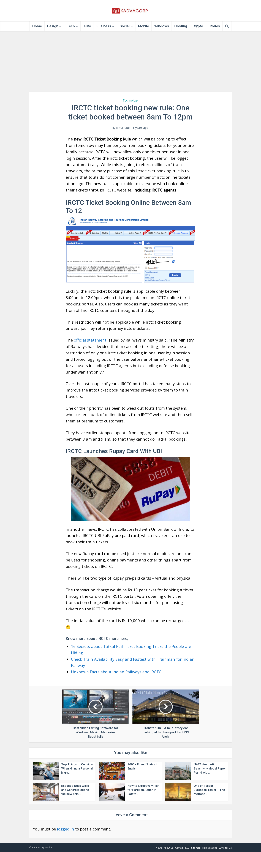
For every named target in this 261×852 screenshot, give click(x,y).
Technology (130, 100)
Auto (87, 26)
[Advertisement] (130, 61)
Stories (214, 26)
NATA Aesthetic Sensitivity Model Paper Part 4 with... (210, 768)
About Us (168, 847)
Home (37, 26)
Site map (196, 847)
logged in (65, 829)
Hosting (180, 26)
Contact (179, 847)
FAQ (187, 847)
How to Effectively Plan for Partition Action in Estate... (143, 790)
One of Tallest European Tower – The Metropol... (209, 790)
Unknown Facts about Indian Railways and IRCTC (116, 671)
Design (52, 26)
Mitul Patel (123, 128)
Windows (161, 26)
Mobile (143, 26)
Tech (71, 26)
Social (125, 26)
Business (103, 26)
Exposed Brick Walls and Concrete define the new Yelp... (75, 790)
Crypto (197, 26)
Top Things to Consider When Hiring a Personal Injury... (77, 768)
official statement (90, 340)
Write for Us (225, 847)
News (159, 847)
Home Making (209, 847)
